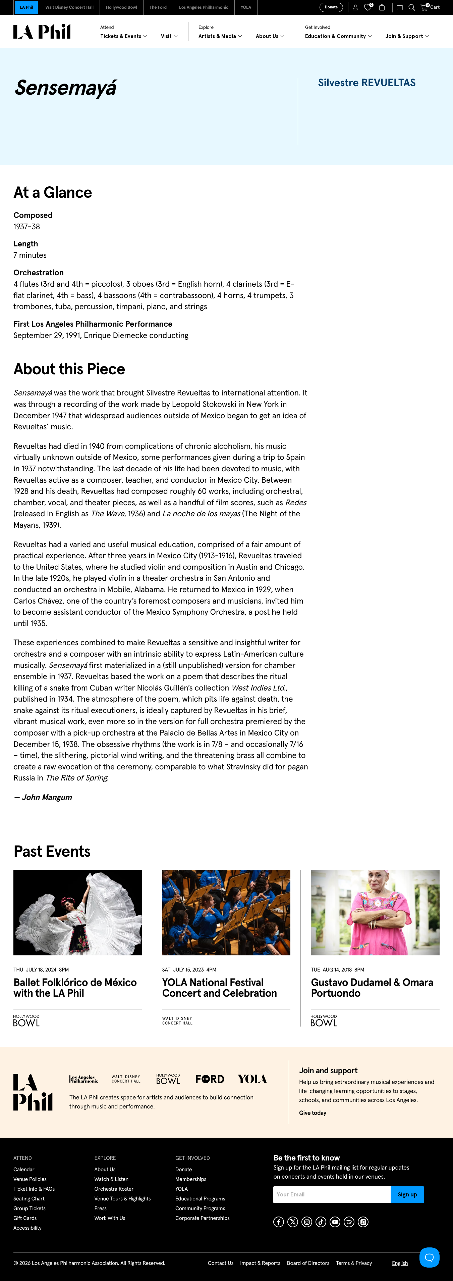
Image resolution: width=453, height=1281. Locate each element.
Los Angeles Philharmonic (203, 7)
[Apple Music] (363, 1222)
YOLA (246, 7)
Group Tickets (29, 1209)
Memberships (190, 1179)
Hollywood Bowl (121, 7)
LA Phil (26, 7)
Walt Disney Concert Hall (69, 7)
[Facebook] (278, 1222)
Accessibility (27, 1228)
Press (101, 1209)
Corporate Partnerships (202, 1218)
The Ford (158, 7)
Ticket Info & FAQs (34, 1189)
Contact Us (220, 1263)
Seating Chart (29, 1199)
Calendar (24, 1170)
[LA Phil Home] (41, 31)
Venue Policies (30, 1179)
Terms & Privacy (354, 1263)
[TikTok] (321, 1222)
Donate (331, 7)
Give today (312, 1113)
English (400, 1263)
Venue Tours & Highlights (123, 1199)
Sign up (407, 1195)
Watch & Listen (112, 1179)
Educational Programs (200, 1199)
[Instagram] (306, 1222)
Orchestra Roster (114, 1189)
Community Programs (200, 1209)
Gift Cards (25, 1218)
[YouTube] (335, 1222)
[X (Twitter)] (292, 1222)
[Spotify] (349, 1222)
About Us (105, 1170)
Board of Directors (308, 1263)
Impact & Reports (260, 1263)
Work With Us (110, 1218)
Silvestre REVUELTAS (367, 83)
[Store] (382, 7)
